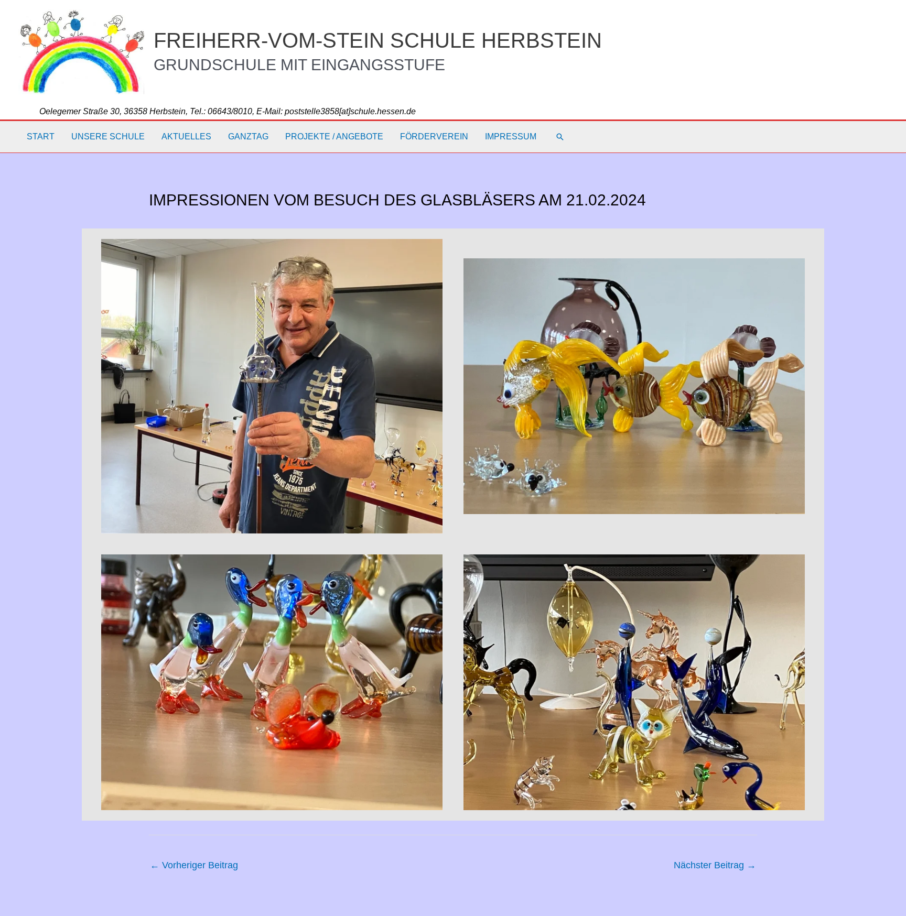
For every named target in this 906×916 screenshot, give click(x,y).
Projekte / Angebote (334, 136)
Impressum (510, 136)
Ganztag (248, 136)
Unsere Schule (108, 136)
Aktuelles (186, 136)
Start (41, 136)
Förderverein (434, 136)
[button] (560, 136)
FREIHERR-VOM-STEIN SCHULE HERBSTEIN (378, 40)
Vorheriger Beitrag (194, 865)
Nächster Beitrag (715, 865)
